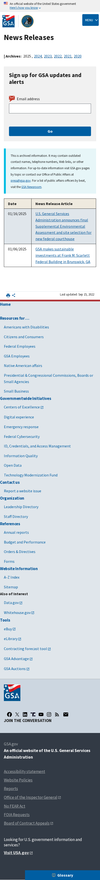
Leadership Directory (21, 506)
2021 (68, 56)
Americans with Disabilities (26, 327)
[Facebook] (9, 714)
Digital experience (19, 417)
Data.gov (11, 602)
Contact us (10, 482)
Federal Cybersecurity (22, 436)
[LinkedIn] (25, 714)
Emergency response (21, 426)
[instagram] (49, 714)
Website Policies (18, 780)
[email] (66, 714)
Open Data (13, 465)
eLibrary (10, 638)
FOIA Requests (17, 814)
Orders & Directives (19, 551)
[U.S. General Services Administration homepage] (18, 21)
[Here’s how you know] (50, 6)
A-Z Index (11, 577)
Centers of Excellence (22, 407)
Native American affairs (23, 365)
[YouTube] (41, 714)
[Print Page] (8, 295)
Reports (11, 788)
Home (5, 304)
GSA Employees (17, 356)
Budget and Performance (25, 542)
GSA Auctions (15, 668)
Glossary (65, 875)
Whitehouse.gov (17, 612)
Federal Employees (19, 346)
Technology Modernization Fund (31, 475)
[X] (17, 714)
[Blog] (57, 714)
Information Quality (21, 455)
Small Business (16, 391)
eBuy (8, 628)
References (10, 523)
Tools (5, 620)
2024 (38, 56)
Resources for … (14, 318)
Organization (12, 498)
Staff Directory (16, 516)
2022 (58, 56)
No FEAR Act (14, 806)
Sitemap (11, 586)
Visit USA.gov (16, 852)
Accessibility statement (24, 771)
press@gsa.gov (21, 180)
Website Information (19, 568)
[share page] (13, 296)
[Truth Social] (33, 714)
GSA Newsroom (31, 187)
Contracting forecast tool (25, 648)
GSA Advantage (16, 658)
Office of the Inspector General (30, 797)
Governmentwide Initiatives (25, 398)
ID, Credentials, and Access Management (37, 446)
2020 (78, 56)
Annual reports (16, 532)
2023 (48, 56)
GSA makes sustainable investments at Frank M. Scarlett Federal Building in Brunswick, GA (62, 255)
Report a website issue (22, 490)
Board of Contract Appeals (27, 823)
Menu (89, 20)
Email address (28, 98)
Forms (9, 561)
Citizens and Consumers (24, 336)
